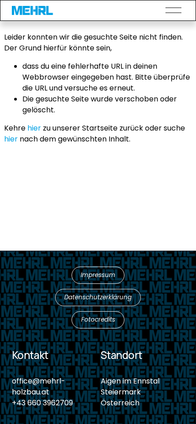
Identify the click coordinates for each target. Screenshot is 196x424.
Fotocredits (98, 319)
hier (34, 128)
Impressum (98, 275)
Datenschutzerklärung (98, 297)
